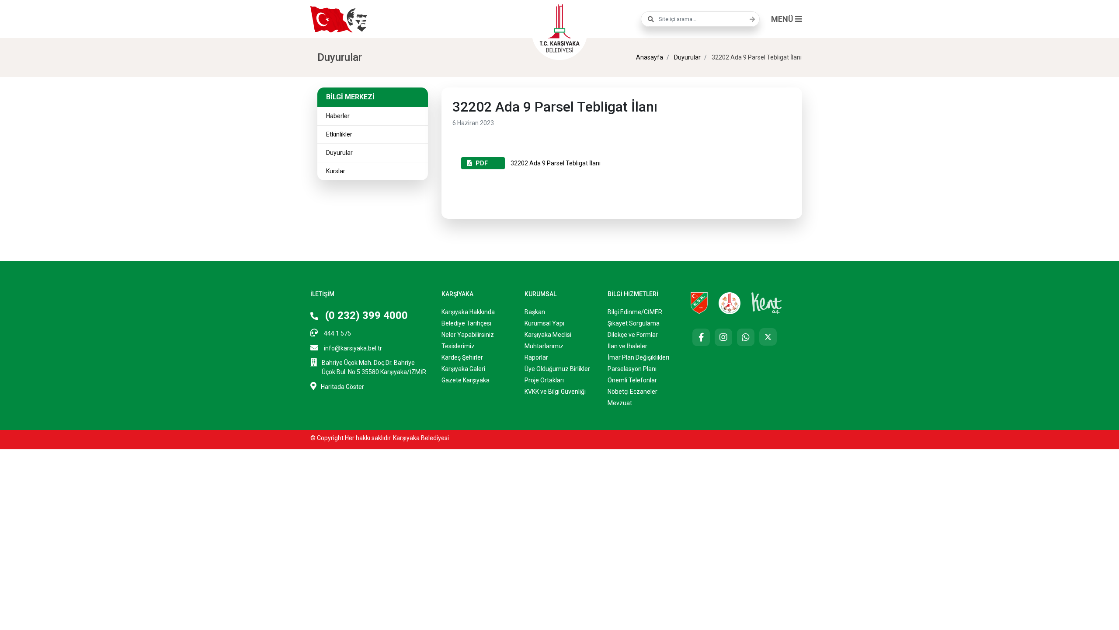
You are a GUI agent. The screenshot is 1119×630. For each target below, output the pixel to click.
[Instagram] (723, 337)
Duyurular (687, 57)
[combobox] (700, 19)
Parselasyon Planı (632, 368)
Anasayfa (649, 57)
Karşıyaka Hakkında (468, 311)
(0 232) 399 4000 (365, 315)
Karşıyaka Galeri (463, 368)
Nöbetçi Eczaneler (632, 391)
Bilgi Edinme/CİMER (635, 311)
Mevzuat (620, 402)
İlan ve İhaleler (627, 346)
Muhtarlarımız (544, 346)
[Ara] (750, 19)
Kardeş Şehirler (462, 357)
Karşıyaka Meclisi (548, 334)
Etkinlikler (339, 134)
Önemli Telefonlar (632, 380)
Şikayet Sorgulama (634, 323)
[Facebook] (701, 337)
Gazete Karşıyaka (465, 380)
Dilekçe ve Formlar (633, 334)
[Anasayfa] (559, 27)
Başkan (535, 311)
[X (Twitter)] (768, 337)
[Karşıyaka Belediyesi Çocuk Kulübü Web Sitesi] (729, 302)
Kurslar (335, 171)
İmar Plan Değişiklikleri (638, 357)
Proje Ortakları (544, 380)
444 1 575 (337, 333)
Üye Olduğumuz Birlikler (557, 368)
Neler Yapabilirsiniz (467, 334)
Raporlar (536, 357)
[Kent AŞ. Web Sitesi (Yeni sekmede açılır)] (766, 302)
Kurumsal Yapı (544, 323)
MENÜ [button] (783, 19)
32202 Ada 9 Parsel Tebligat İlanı (538, 163)
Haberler (338, 115)
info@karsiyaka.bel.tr (352, 348)
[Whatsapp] (745, 337)
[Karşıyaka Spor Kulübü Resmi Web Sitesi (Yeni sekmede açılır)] (699, 302)
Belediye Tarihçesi (466, 323)
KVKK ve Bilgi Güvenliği (555, 391)
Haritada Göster (342, 386)
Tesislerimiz (458, 346)
